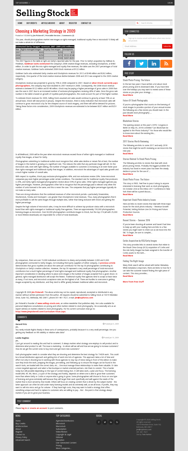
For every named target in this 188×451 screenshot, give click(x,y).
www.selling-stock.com (48, 303)
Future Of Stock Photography (135, 100)
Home (20, 22)
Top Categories (22, 2)
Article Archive (48, 22)
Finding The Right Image (133, 261)
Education (60, 440)
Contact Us (86, 22)
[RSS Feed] (117, 422)
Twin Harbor (147, 434)
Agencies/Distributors (65, 421)
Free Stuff (129, 73)
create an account (38, 408)
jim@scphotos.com (84, 298)
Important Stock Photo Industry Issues (139, 199)
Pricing (59, 445)
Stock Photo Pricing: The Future (136, 80)
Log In (170, 2)
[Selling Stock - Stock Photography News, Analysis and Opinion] (47, 13)
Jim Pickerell (38, 36)
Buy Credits (32, 22)
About (62, 22)
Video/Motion (61, 432)
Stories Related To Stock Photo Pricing (139, 159)
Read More (128, 95)
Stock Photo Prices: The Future (136, 179)
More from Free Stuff (133, 282)
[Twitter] (105, 422)
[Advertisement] (67, 132)
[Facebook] (99, 422)
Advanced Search (23, 440)
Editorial (59, 437)
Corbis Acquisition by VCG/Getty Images (140, 240)
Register (73, 22)
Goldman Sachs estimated (37, 64)
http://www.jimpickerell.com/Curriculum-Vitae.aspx (41, 311)
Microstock (60, 423)
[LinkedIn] (111, 422)
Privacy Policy (21, 437)
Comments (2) (68, 36)
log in (24, 408)
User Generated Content (66, 443)
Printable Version (52, 36)
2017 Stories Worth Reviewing (136, 141)
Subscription (61, 429)
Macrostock (61, 426)
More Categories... (63, 448)
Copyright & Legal (63, 434)
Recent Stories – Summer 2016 (136, 220)
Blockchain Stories (131, 121)
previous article (107, 263)
